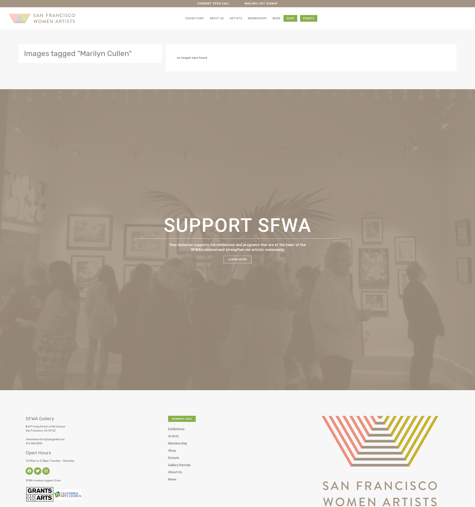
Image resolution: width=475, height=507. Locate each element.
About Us (217, 18)
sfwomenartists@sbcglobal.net (45, 439)
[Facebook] (29, 471)
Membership (257, 18)
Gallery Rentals (179, 465)
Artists (236, 18)
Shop (290, 18)
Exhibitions (195, 18)
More (277, 18)
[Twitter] (37, 471)
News (172, 479)
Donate (308, 18)
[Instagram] (46, 471)
